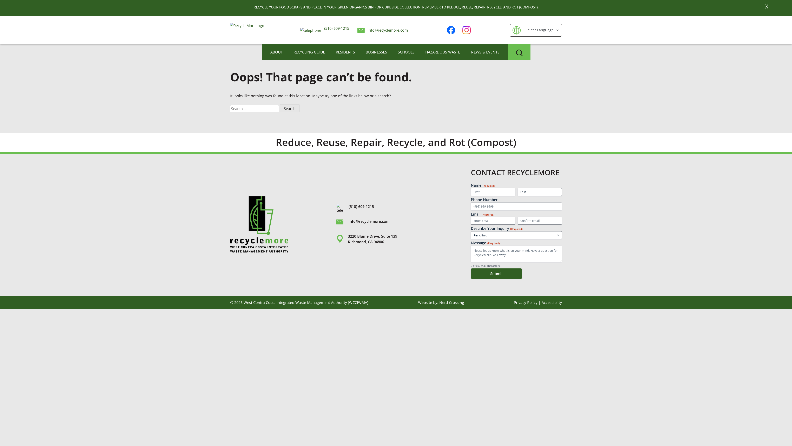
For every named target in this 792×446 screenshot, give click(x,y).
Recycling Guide (309, 52)
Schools (406, 52)
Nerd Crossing (451, 302)
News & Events (485, 52)
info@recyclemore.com (388, 30)
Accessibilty (552, 302)
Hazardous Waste (442, 52)
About (276, 52)
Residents (345, 52)
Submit (496, 273)
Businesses (376, 52)
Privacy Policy (525, 302)
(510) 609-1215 (336, 28)
